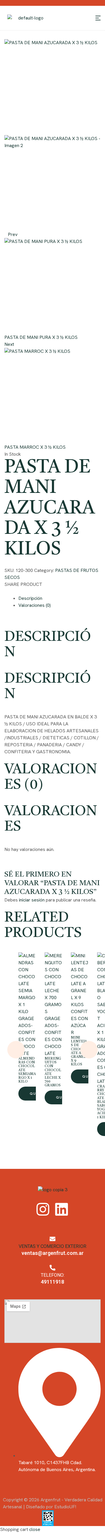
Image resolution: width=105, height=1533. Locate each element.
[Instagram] (43, 1209)
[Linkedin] (61, 1209)
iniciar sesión (32, 900)
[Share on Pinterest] (16, 591)
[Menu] (98, 18)
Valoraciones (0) (34, 605)
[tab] (59, 598)
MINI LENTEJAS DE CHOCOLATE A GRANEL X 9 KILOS (79, 1051)
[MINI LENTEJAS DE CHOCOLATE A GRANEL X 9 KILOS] (79, 980)
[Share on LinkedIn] (20, 591)
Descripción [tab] (47, 645)
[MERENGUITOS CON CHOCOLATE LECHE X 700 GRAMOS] (53, 983)
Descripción (30, 598)
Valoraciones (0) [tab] (50, 777)
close (34, 1529)
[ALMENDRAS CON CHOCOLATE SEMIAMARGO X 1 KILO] (27, 983)
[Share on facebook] (6, 591)
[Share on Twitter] (11, 591)
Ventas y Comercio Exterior (52, 1246)
